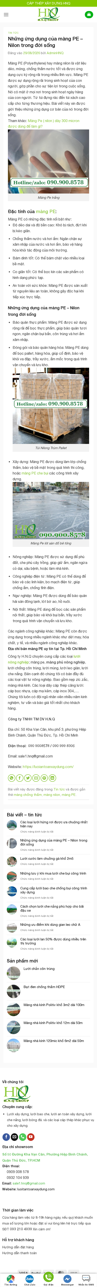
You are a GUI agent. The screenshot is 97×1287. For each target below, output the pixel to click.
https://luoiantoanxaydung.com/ (48, 767)
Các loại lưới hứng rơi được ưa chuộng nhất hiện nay (54, 824)
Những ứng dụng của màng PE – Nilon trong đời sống (53, 842)
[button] (6, 14)
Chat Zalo (29, 1284)
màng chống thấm (28, 795)
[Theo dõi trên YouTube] (31, 1137)
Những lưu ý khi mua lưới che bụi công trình (53, 873)
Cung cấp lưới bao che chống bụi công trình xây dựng (53, 890)
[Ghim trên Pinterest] (44, 778)
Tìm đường (10, 1284)
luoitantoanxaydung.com (36, 1189)
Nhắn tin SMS (86, 1284)
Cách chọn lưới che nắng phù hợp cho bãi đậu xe (52, 908)
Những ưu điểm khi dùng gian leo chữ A (50, 924)
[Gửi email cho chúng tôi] (14, 1137)
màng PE (45, 211)
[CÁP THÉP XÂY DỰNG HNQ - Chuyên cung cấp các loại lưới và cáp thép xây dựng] (48, 14)
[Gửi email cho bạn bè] (36, 778)
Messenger (67, 1284)
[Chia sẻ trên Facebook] (19, 778)
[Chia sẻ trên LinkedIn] (52, 778)
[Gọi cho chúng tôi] (22, 1137)
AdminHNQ (55, 53)
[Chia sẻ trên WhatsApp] (11, 778)
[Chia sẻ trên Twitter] (28, 778)
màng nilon (52, 795)
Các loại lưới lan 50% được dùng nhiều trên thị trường (53, 941)
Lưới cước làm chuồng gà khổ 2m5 (47, 858)
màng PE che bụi (35, 473)
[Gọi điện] (48, 1277)
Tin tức (13, 32)
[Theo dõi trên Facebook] (6, 1137)
